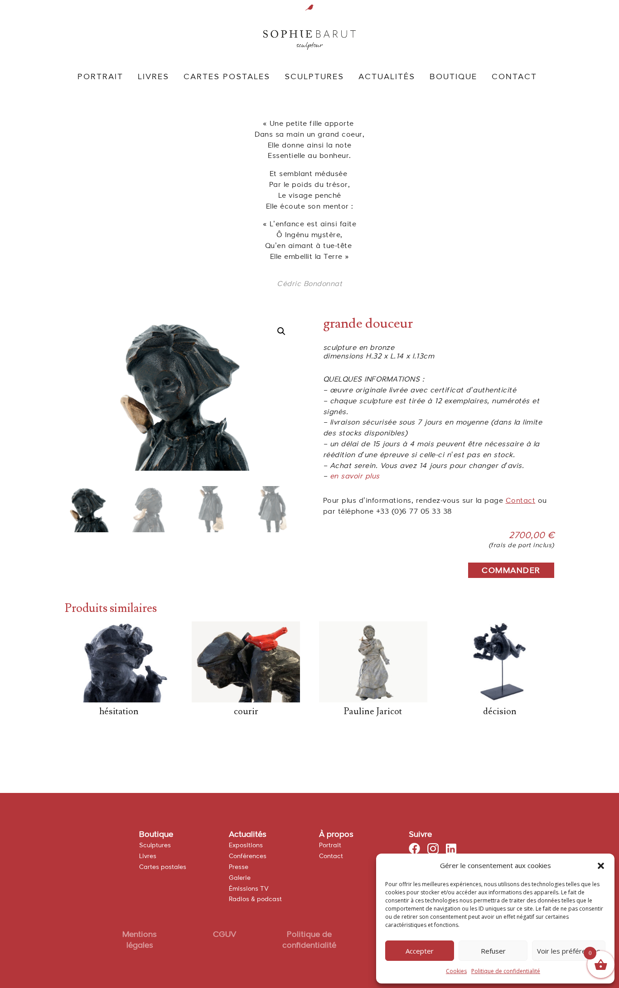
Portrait (330, 845)
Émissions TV (249, 889)
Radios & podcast (255, 899)
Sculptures (155, 845)
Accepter (420, 950)
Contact (521, 501)
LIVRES (153, 77)
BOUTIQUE (453, 77)
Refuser (493, 950)
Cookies (456, 971)
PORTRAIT (100, 77)
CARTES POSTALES (227, 77)
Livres (147, 856)
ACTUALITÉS (386, 77)
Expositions (246, 845)
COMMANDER (511, 571)
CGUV (224, 935)
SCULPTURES (314, 77)
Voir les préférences (568, 950)
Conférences (247, 856)
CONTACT (514, 77)
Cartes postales (162, 867)
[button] (600, 865)
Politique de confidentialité (505, 971)
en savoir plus (355, 476)
